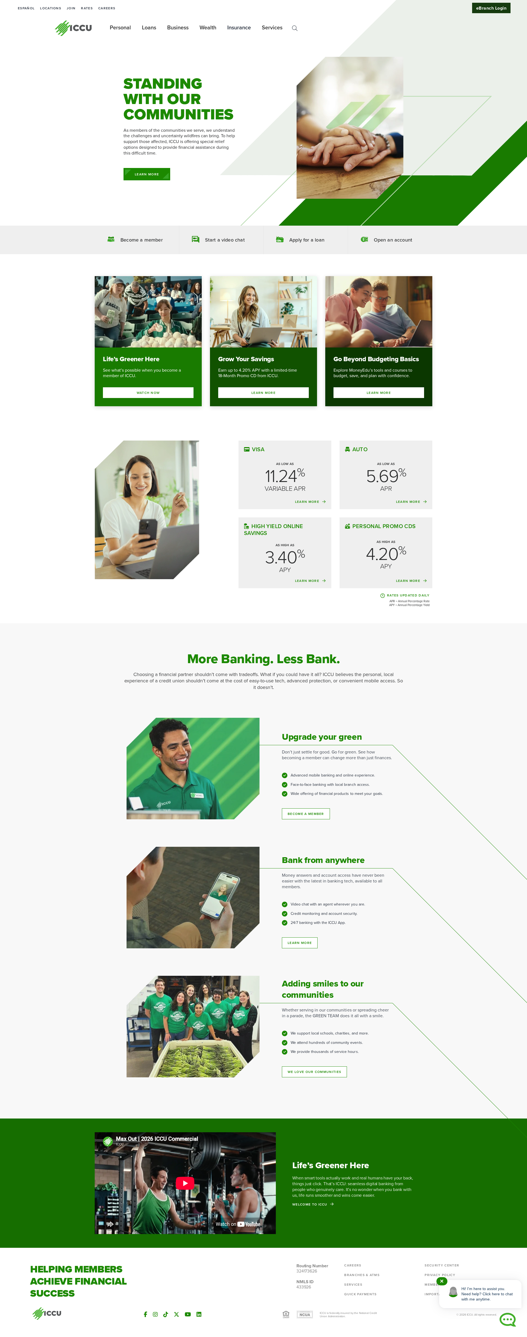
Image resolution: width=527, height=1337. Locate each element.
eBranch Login (491, 8)
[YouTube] (188, 1314)
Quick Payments (360, 1294)
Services (353, 1284)
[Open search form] (295, 28)
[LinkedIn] (199, 1314)
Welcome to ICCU (309, 1204)
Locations (50, 8)
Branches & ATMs (362, 1274)
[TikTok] (166, 1314)
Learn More (147, 174)
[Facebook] (145, 1314)
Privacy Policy (440, 1274)
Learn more (300, 942)
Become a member (306, 813)
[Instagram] (155, 1314)
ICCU (73, 28)
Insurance (239, 27)
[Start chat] (508, 1320)
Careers (106, 8)
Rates (87, 8)
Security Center (442, 1265)
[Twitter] (176, 1314)
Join (71, 8)
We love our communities (314, 1071)
